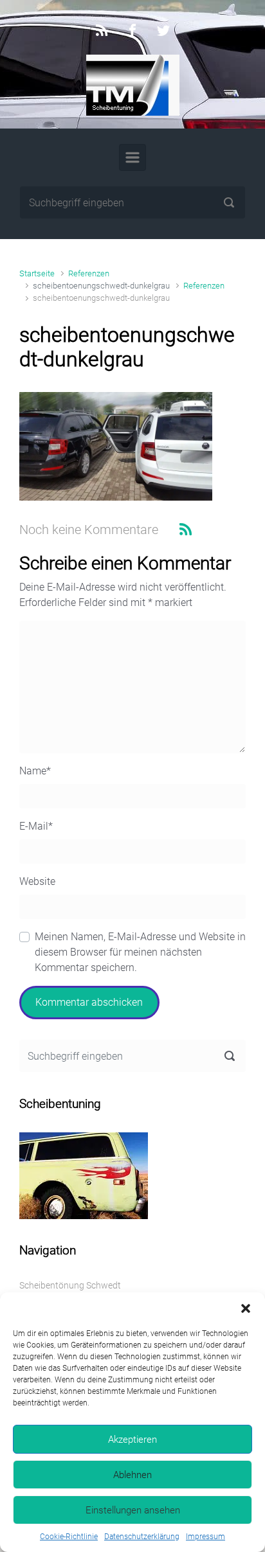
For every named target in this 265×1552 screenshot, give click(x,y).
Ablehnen (132, 1475)
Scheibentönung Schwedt (70, 1285)
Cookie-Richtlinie (69, 1536)
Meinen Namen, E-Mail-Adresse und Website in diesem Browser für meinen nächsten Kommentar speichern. (140, 952)
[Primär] (132, 157)
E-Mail (36, 826)
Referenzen (88, 273)
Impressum (205, 1536)
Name (35, 771)
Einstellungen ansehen (133, 1510)
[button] (245, 1308)
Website (37, 881)
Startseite (37, 273)
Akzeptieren (132, 1439)
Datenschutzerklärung (141, 1536)
